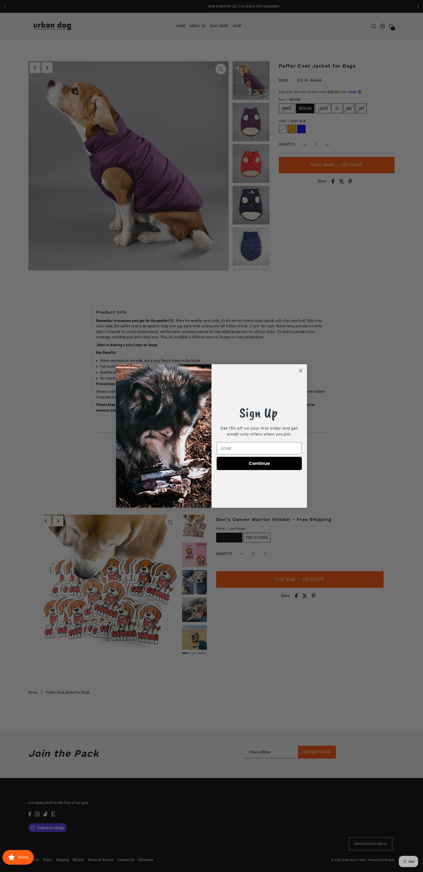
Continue (259, 463)
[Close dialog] (300, 370)
